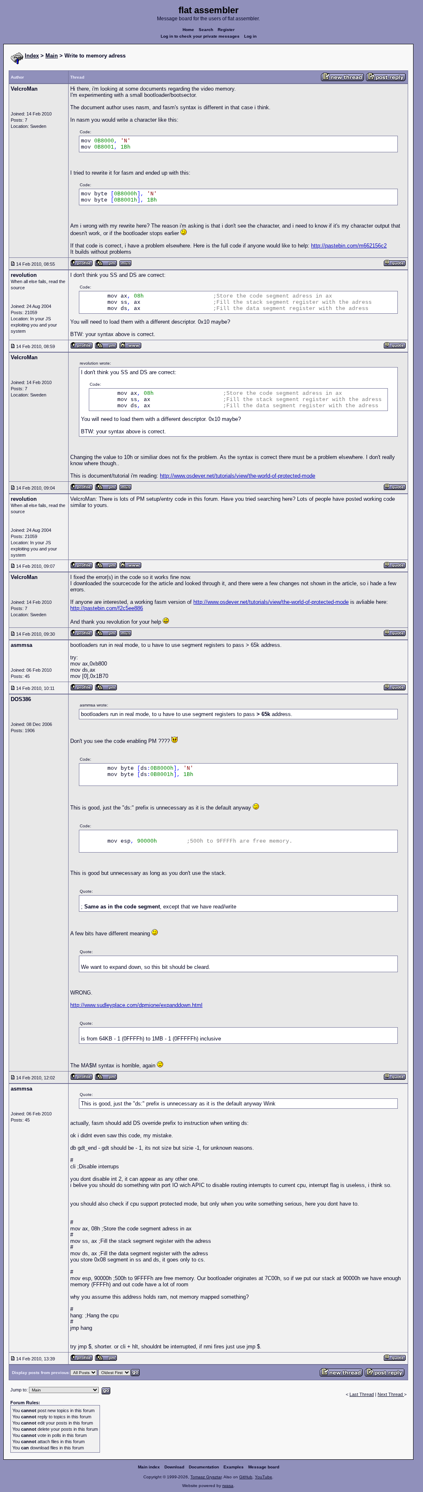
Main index (149, 1467)
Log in (250, 36)
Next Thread (391, 1394)
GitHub (245, 1477)
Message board (263, 1467)
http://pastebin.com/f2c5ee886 (106, 608)
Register (226, 29)
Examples (233, 1467)
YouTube (263, 1477)
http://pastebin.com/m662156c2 (349, 246)
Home (188, 29)
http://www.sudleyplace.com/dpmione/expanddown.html (136, 1005)
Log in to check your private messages (200, 36)
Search (206, 29)
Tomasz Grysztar (205, 1477)
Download (174, 1467)
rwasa (227, 1485)
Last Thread (361, 1394)
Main (51, 56)
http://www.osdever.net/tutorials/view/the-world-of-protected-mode (237, 476)
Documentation (204, 1467)
